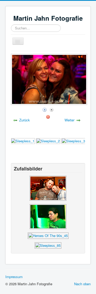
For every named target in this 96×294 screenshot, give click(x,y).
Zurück (24, 119)
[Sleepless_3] (73, 140)
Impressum (14, 276)
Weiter (69, 119)
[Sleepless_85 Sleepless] (48, 187)
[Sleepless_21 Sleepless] (48, 216)
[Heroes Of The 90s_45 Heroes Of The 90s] (48, 235)
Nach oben (82, 283)
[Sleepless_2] (48, 140)
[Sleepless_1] (23, 140)
